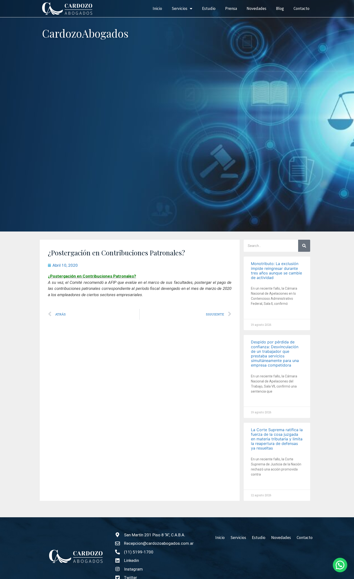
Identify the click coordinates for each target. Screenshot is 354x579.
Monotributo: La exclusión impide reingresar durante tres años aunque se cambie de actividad (276, 270)
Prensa (231, 8)
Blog (280, 8)
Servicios (179, 8)
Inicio (157, 8)
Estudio (209, 8)
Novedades (256, 8)
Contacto (301, 8)
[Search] (304, 246)
